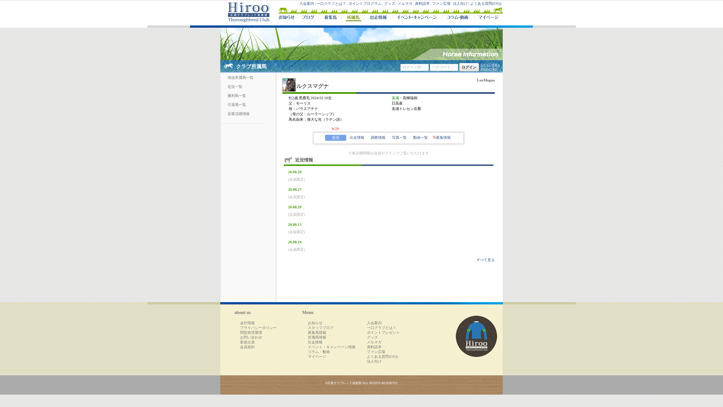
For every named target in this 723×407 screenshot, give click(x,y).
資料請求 (422, 4)
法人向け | (461, 4)
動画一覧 (420, 138)
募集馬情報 (317, 333)
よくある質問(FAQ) (485, 4)
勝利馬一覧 (237, 96)
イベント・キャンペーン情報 (332, 347)
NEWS (287, 18)
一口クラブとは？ (331, 4)
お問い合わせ (251, 337)
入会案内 (306, 4)
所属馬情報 (317, 337)
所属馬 (352, 18)
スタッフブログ (321, 328)
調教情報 (378, 138)
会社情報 (247, 323)
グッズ (389, 4)
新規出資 (247, 342)
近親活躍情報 (239, 114)
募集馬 (330, 18)
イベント (417, 18)
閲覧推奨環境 (251, 333)
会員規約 (247, 347)
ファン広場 (441, 4)
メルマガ (405, 4)
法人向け (374, 361)
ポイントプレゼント (383, 333)
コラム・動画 (458, 18)
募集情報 (443, 138)
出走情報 (378, 18)
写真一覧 (399, 138)
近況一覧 (235, 87)
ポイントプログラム (365, 4)
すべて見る (485, 260)
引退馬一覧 (237, 105)
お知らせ (315, 323)
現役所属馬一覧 (240, 78)
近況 (335, 138)
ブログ (308, 18)
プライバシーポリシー (258, 328)
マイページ (487, 18)
